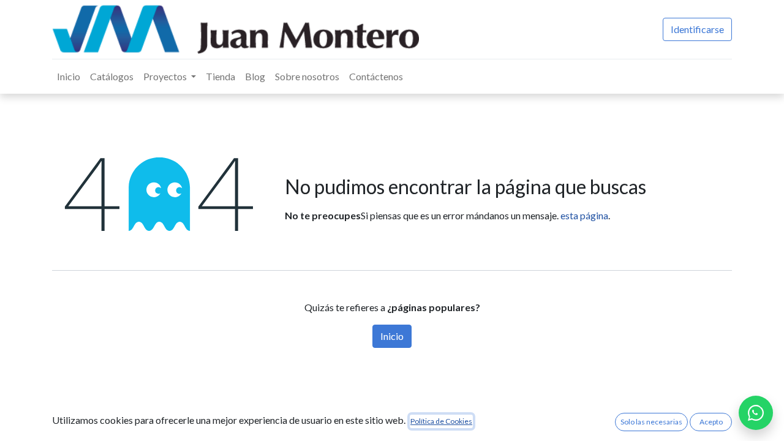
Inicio (392, 336)
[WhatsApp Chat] (756, 413)
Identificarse (697, 29)
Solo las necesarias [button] (651, 421)
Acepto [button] (711, 421)
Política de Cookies (441, 421)
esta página (584, 215)
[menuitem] (68, 76)
